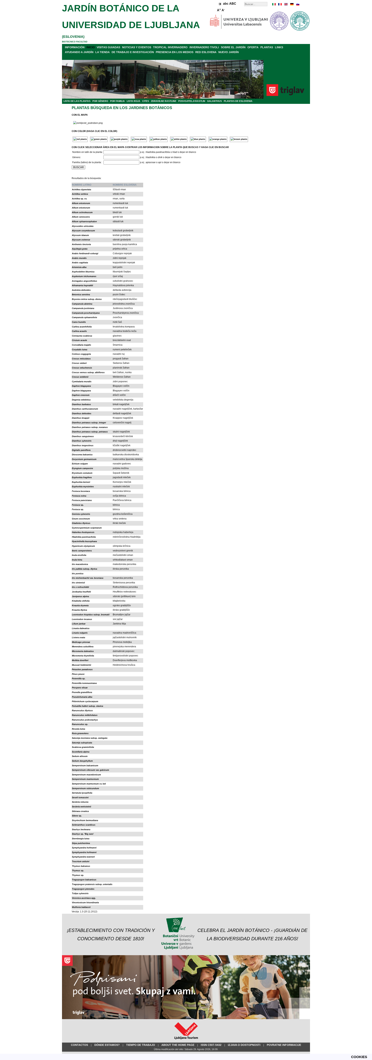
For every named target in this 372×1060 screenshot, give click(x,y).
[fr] (280, 4)
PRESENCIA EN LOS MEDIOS (174, 52)
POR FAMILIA (117, 101)
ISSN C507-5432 (211, 1044)
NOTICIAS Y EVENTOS (136, 47)
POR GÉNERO (100, 101)
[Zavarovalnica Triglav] (186, 1018)
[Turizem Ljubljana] (186, 1040)
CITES (145, 101)
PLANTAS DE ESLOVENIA (238, 101)
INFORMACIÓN (74, 47)
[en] (286, 4)
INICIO (90, 47)
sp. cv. (79, 198)
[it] (274, 4)
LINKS (279, 47)
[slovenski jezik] (297, 4)
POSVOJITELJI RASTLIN (191, 101)
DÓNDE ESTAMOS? (107, 1044)
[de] (292, 4)
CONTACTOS (79, 1044)
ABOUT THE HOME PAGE (177, 1044)
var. (87, 578)
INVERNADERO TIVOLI (204, 47)
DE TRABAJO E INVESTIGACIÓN (133, 52)
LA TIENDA (102, 52)
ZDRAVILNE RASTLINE (163, 101)
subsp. (87, 299)
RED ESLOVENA (205, 52)
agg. (84, 898)
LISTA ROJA (133, 101)
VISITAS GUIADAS (108, 47)
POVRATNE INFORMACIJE (284, 1044)
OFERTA (252, 47)
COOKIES (359, 1057)
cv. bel (89, 784)
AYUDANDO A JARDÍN (79, 52)
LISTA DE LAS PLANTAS (77, 101)
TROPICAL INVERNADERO (170, 47)
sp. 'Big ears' (83, 834)
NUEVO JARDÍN (228, 52)
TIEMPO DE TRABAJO (140, 1044)
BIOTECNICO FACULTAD (74, 41)
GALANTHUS (214, 101)
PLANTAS (266, 47)
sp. (78, 505)
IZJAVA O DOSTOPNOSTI (244, 1044)
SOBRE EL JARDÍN (233, 47)
